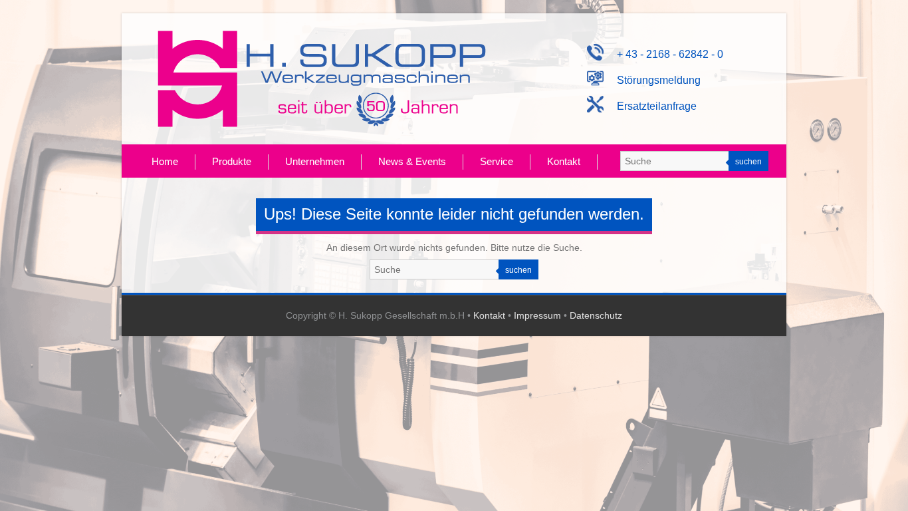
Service (496, 161)
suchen (748, 161)
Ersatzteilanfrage (650, 106)
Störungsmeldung (652, 80)
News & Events (412, 161)
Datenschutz (596, 315)
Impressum (537, 315)
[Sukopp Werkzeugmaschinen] (321, 78)
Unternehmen (314, 161)
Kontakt (563, 161)
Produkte (231, 161)
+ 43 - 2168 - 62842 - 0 (663, 54)
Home (165, 161)
